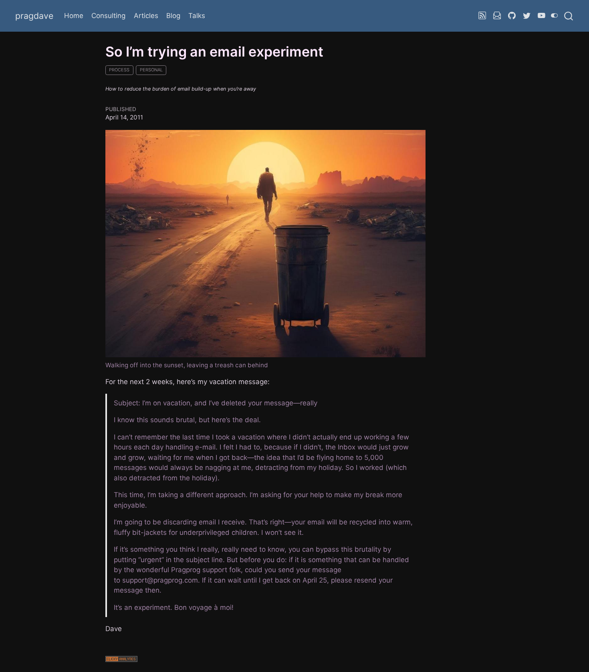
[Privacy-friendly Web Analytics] (265, 660)
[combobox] (569, 15)
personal (151, 70)
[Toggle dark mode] (554, 16)
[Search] (568, 15)
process (119, 70)
